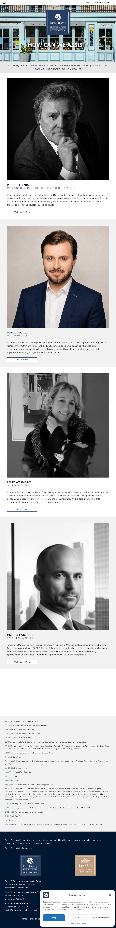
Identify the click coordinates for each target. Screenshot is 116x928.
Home (24, 918)
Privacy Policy (82, 923)
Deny (77, 917)
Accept (54, 917)
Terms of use (35, 918)
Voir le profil (22, 212)
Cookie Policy (70, 923)
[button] (110, 895)
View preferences (101, 917)
